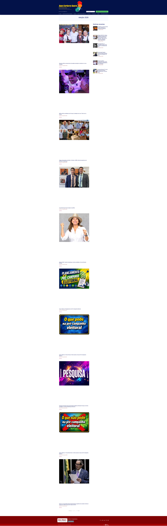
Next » (79, 510)
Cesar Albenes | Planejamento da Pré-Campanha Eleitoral (70, 308)
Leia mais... (60, 117)
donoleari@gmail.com (64, 11)
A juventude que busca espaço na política (67, 207)
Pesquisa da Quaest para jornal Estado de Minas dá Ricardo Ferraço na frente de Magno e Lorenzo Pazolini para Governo (73, 406)
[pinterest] (108, 520)
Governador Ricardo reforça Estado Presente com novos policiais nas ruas (102, 54)
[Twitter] (102, 520)
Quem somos (60, 11)
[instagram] (106, 520)
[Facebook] (100, 520)
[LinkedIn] (104, 520)
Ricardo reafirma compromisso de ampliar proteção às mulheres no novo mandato (102, 62)
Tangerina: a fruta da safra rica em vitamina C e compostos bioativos (103, 27)
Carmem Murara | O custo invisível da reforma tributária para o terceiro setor (103, 71)
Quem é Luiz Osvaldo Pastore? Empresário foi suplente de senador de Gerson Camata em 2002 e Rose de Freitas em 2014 (73, 504)
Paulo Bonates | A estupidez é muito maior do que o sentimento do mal (102, 45)
